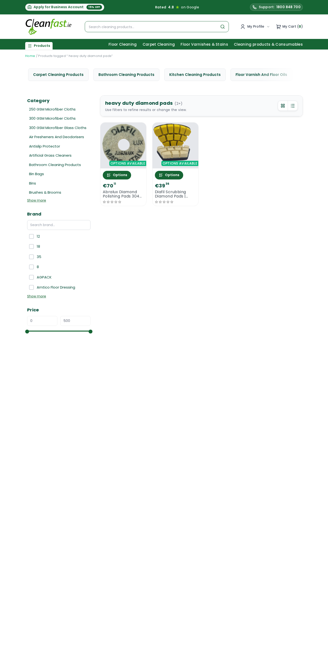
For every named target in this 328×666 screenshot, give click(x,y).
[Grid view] (283, 106)
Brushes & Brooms (45, 192)
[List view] (293, 106)
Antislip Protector (44, 146)
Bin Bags (36, 173)
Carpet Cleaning (159, 44)
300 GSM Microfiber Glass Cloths (57, 127)
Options (120, 175)
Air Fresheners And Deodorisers (56, 136)
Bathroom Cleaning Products (55, 164)
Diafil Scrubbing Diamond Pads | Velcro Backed (170, 194)
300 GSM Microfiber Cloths (52, 118)
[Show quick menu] (318, 660)
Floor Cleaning (123, 44)
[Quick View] (123, 164)
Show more (36, 200)
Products (42, 45)
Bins (32, 183)
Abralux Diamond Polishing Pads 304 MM (121, 194)
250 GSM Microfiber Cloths (52, 109)
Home (30, 56)
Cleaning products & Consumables (268, 44)
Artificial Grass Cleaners (50, 155)
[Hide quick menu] (223, 649)
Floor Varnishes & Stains (204, 44)
